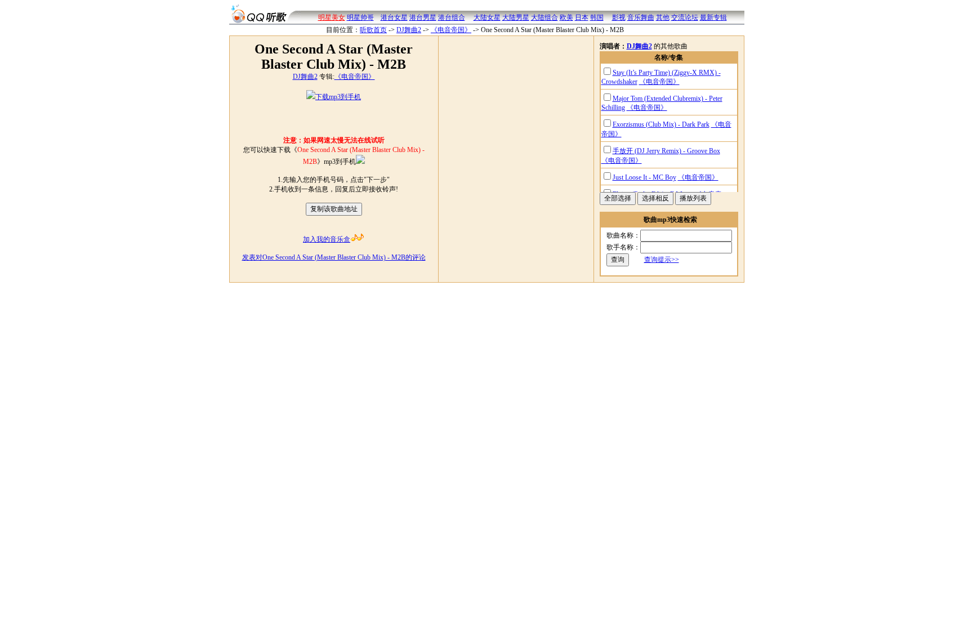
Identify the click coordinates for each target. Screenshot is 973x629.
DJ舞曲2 (408, 30)
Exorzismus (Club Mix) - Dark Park (661, 124)
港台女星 (394, 17)
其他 (663, 17)
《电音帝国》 (451, 30)
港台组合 (451, 17)
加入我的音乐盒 (326, 239)
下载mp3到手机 (338, 97)
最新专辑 (713, 17)
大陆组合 (544, 17)
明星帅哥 (360, 17)
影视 (619, 17)
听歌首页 (373, 30)
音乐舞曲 (640, 17)
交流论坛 (684, 17)
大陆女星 (487, 17)
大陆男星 (515, 17)
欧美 (566, 17)
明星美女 (331, 17)
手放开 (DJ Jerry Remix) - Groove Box (666, 151)
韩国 (597, 17)
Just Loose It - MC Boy (644, 177)
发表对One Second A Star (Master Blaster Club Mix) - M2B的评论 (334, 257)
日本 (581, 17)
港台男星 (422, 17)
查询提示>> (661, 260)
